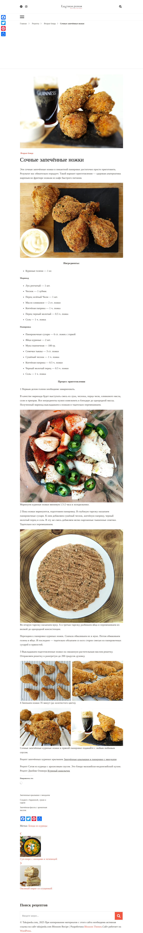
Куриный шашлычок (59, 770)
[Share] (3, 34)
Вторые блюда (26, 153)
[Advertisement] (71, 46)
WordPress (25, 930)
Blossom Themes (93, 926)
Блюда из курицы (37, 825)
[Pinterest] (3, 28)
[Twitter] (3, 23)
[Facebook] (3, 17)
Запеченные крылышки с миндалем (35, 795)
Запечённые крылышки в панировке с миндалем (90, 759)
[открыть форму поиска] (120, 6)
